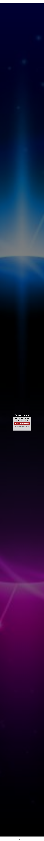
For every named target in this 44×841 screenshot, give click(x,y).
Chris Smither (8, 1)
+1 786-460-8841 (22, 423)
